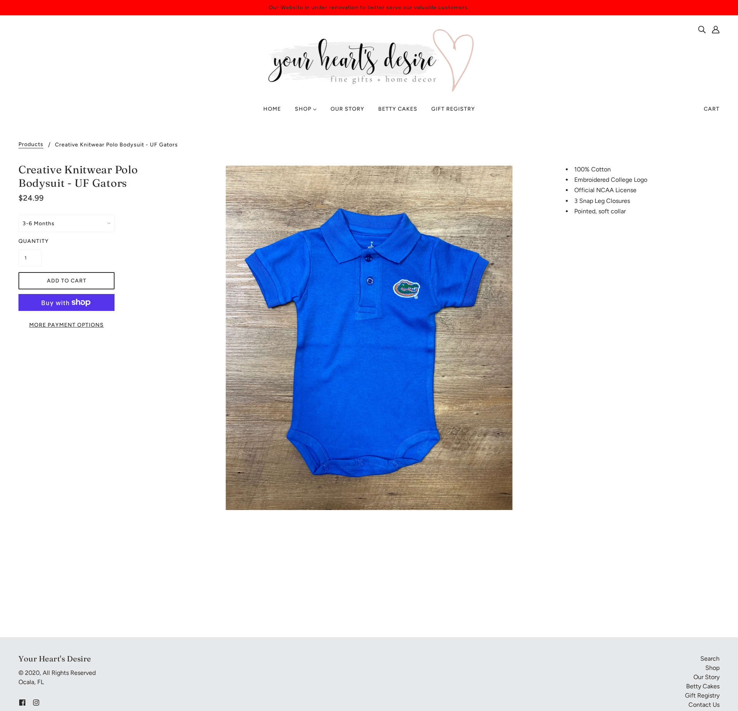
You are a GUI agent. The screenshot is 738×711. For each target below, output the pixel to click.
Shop (712, 667)
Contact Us (704, 704)
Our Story (706, 677)
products (30, 145)
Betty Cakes (703, 686)
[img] (702, 29)
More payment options (66, 325)
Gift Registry (702, 695)
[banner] (369, 59)
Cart (712, 109)
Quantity (30, 241)
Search (710, 658)
